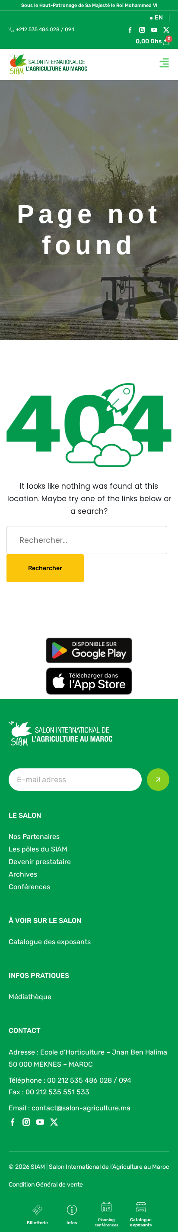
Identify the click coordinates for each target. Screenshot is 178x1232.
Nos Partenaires (34, 836)
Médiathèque (30, 997)
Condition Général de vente (46, 1184)
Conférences (29, 887)
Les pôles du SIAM (38, 849)
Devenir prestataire (40, 862)
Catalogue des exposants (50, 942)
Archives (23, 874)
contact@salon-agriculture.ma (81, 1108)
